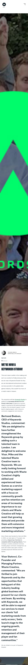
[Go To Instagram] (25, 663)
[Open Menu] (25, 4)
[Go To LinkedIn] (25, 661)
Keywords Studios (20, 399)
